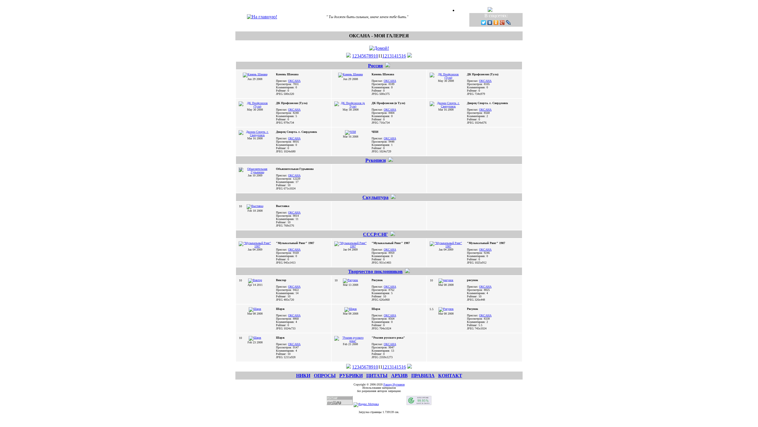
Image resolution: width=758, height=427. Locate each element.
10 (375, 55)
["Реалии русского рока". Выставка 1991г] (350, 340)
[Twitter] (484, 22)
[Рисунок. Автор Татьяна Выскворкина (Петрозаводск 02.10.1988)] (350, 280)
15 (398, 55)
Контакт (450, 375)
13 (389, 55)
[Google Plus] (502, 22)
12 (384, 55)
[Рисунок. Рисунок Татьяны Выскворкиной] (446, 308)
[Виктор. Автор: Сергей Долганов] (255, 280)
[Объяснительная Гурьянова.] (255, 172)
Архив (399, 375)
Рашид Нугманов (394, 384)
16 (403, 55)
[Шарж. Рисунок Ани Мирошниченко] (255, 308)
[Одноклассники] (496, 22)
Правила (423, 375)
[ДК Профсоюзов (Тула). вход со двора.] (446, 77)
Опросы (325, 375)
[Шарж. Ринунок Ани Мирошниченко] (350, 308)
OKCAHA (294, 80)
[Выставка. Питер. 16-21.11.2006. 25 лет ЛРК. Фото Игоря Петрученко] (255, 206)
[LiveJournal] (508, 22)
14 (394, 55)
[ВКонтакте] (490, 22)
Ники (303, 375)
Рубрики (351, 375)
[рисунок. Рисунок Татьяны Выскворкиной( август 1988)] (446, 280)
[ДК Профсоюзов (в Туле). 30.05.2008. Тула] (350, 106)
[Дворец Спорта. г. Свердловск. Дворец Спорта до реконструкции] (446, 106)
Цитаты (377, 375)
